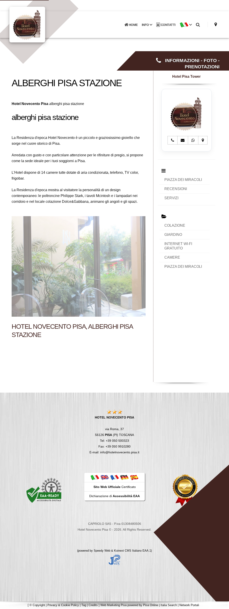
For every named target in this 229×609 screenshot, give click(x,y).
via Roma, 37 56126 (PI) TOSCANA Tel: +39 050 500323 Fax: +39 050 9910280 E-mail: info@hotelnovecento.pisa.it (114, 435)
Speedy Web (102, 550)
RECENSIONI (175, 189)
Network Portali (189, 605)
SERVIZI (171, 198)
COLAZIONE (174, 225)
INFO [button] (146, 25)
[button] (186, 25)
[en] (104, 477)
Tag (83, 605)
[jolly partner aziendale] (114, 560)
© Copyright (37, 605)
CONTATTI (168, 25)
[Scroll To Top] (221, 604)
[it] (94, 477)
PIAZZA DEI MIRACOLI (183, 180)
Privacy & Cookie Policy (63, 605)
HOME (133, 25)
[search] (197, 25)
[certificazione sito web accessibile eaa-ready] (44, 490)
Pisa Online (150, 605)
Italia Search (169, 605)
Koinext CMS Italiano (128, 550)
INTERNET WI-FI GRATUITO (178, 246)
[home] (38, 24)
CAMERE (172, 257)
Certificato (114, 487)
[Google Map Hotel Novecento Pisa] (215, 24)
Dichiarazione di (114, 496)
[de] (124, 477)
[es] (134, 477)
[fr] (114, 477)
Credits (93, 605)
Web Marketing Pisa (113, 605)
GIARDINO (173, 234)
